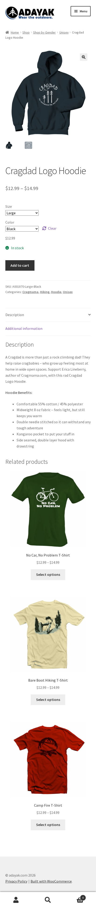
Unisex (64, 32)
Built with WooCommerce (51, 881)
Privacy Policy (16, 881)
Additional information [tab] (23, 328)
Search (48, 900)
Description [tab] (14, 314)
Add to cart (19, 265)
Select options (48, 574)
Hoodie (56, 292)
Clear (52, 228)
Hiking (44, 292)
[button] (83, 57)
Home (15, 32)
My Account (16, 900)
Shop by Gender (44, 32)
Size (8, 206)
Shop (26, 32)
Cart (74, 896)
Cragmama (30, 292)
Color (9, 222)
